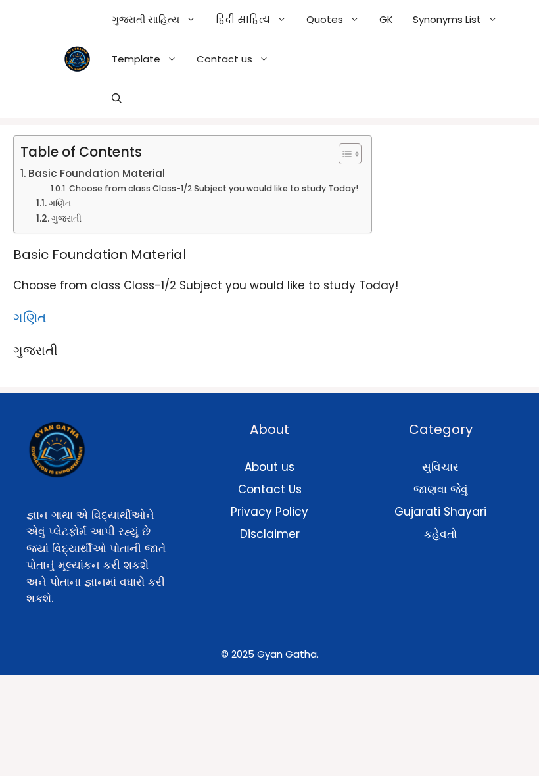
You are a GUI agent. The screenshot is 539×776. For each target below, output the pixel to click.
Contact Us (270, 489)
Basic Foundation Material (96, 173)
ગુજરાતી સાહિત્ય (145, 19)
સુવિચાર (440, 467)
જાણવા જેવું (440, 489)
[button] (116, 98)
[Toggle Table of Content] (343, 154)
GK (386, 19)
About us (269, 467)
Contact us (224, 59)
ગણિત (60, 203)
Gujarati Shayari (440, 512)
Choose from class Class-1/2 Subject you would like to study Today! (213, 188)
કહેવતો (440, 534)
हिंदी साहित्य (243, 19)
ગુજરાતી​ (66, 218)
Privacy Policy (269, 512)
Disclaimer (270, 534)
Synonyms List (447, 19)
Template (136, 59)
